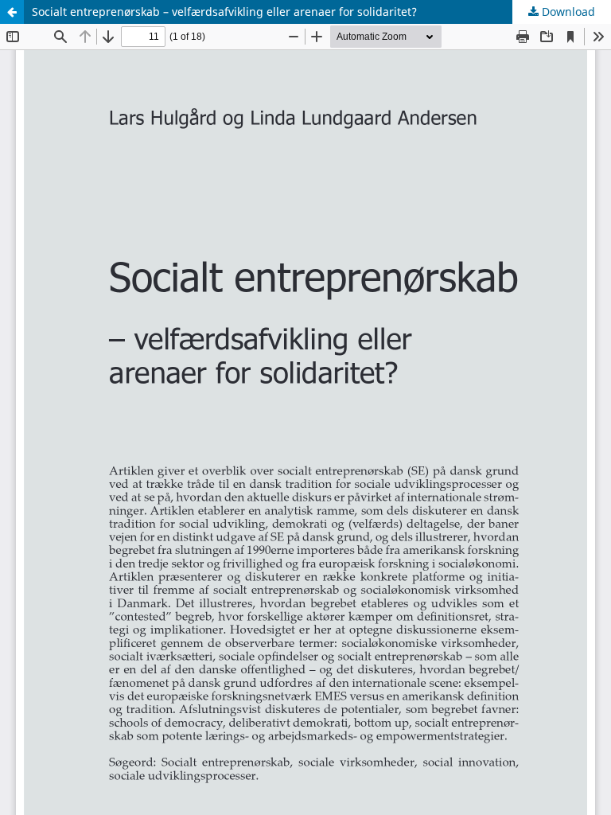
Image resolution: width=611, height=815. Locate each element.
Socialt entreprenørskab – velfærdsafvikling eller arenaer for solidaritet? (224, 11)
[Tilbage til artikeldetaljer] (12, 12)
